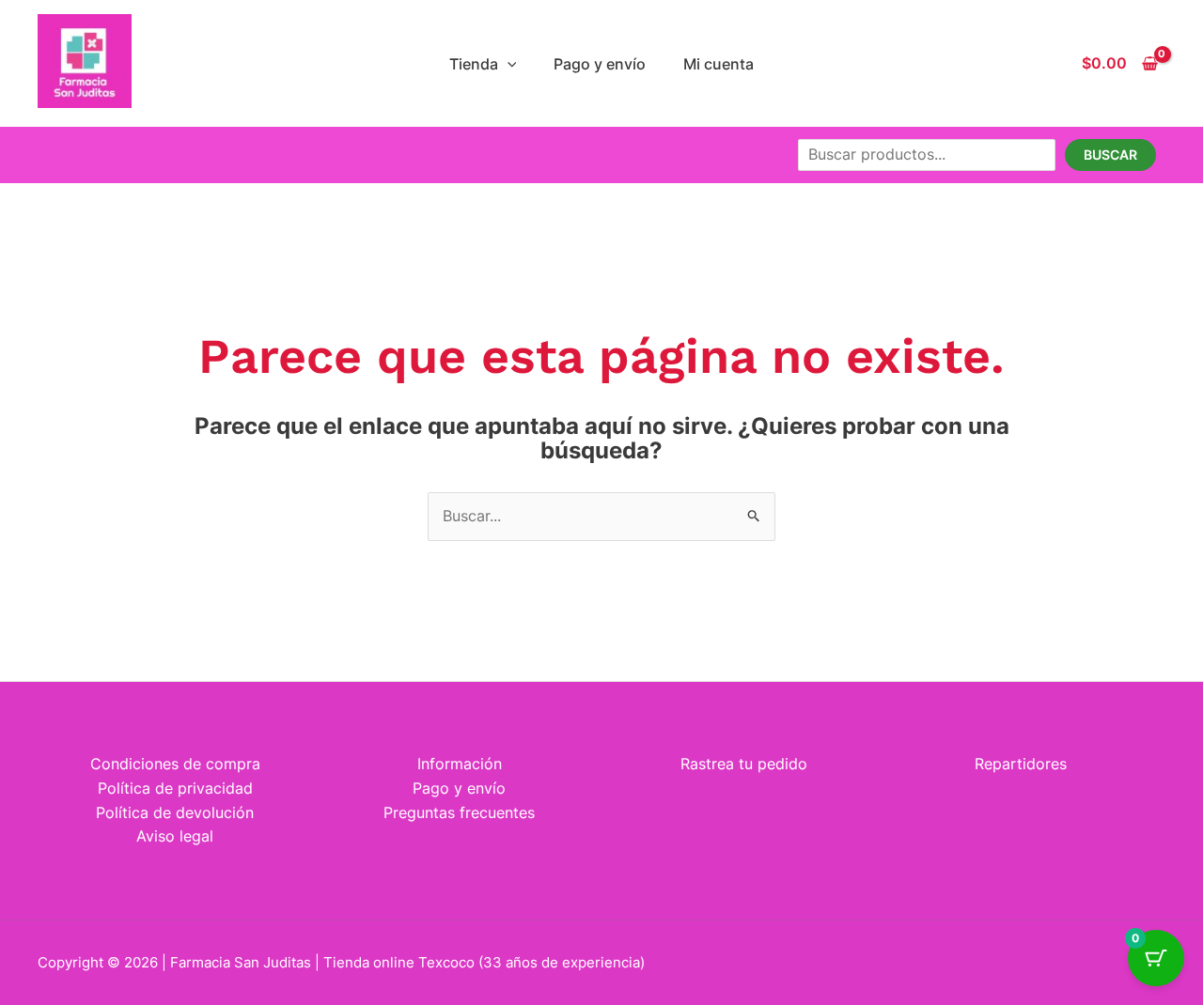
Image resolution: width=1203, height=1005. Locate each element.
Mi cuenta (718, 63)
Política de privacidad (175, 788)
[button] (507, 63)
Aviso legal (174, 836)
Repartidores (1021, 763)
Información (459, 763)
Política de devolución (175, 812)
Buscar (1110, 154)
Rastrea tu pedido (743, 763)
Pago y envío (600, 63)
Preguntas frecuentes (459, 812)
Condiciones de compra (175, 763)
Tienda (473, 63)
